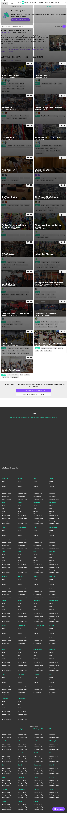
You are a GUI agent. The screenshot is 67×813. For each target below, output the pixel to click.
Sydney (20, 502)
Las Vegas (37, 600)
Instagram (38, 417)
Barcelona (21, 674)
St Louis (20, 741)
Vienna (51, 729)
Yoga (55, 348)
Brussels (52, 649)
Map (13, 3)
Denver (51, 777)
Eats (3, 484)
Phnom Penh (53, 527)
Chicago (4, 789)
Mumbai (4, 576)
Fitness (37, 348)
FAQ (11, 417)
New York (52, 551)
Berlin (3, 674)
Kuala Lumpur (53, 600)
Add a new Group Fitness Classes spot (33, 390)
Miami (3, 765)
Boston (4, 801)
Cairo (51, 789)
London (4, 600)
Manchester (37, 765)
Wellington (21, 729)
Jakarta (4, 625)
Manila (36, 576)
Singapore (52, 502)
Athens (36, 801)
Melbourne (21, 576)
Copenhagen (38, 649)
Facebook (32, 417)
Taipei (3, 502)
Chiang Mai (21, 789)
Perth (3, 551)
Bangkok (36, 674)
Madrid (51, 765)
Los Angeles (53, 576)
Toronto (20, 478)
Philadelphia (53, 741)
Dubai (3, 649)
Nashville (20, 753)
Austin (20, 801)
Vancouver (5, 478)
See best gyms (5, 496)
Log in (64, 2)
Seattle (36, 741)
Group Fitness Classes (46, 348)
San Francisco (22, 527)
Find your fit (33, 2)
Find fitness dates (6, 499)
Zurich (4, 729)
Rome (35, 527)
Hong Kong (21, 625)
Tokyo (35, 478)
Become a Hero (55, 2)
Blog (46, 2)
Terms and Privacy (25, 417)
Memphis (20, 765)
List (4, 3)
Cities (41, 2)
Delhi (19, 649)
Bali (50, 674)
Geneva (4, 777)
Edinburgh (21, 777)
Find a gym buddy (6, 493)
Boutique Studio (48, 350)
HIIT (42, 350)
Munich (36, 753)
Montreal (52, 753)
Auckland (5, 698)
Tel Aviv (4, 741)
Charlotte (36, 789)
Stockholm (37, 502)
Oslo (35, 551)
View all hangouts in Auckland (33, 394)
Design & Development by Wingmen (49, 417)
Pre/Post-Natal (5, 377)
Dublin (36, 777)
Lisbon (20, 600)
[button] (58, 809)
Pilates (37, 350)
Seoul (3, 527)
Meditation (60, 348)
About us (15, 417)
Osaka (4, 753)
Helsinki (51, 625)
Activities (4, 486)
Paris (19, 551)
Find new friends (6, 491)
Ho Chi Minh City (39, 625)
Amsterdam (21, 698)
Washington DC (38, 729)
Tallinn (51, 478)
